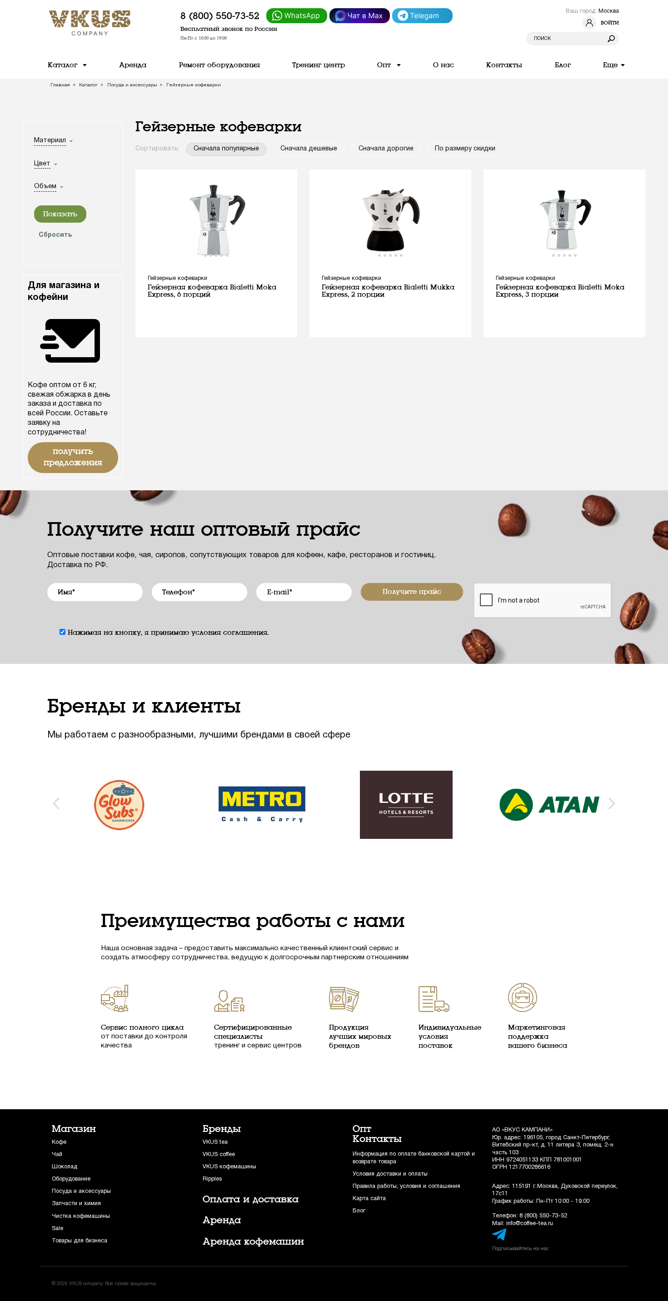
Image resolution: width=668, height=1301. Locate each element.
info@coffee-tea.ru (529, 1223)
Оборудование (71, 1178)
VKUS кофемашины (229, 1166)
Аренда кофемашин (253, 1241)
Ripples (212, 1178)
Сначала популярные (226, 149)
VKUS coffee (219, 1154)
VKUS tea (215, 1142)
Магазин (74, 1129)
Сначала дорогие (386, 149)
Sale (57, 1228)
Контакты (377, 1139)
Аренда (222, 1220)
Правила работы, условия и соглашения (406, 1186)
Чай (57, 1154)
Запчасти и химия (76, 1203)
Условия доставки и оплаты (390, 1173)
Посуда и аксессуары (81, 1191)
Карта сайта (369, 1198)
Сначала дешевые (308, 149)
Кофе (59, 1142)
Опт (362, 1129)
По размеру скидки (465, 149)
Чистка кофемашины (81, 1216)
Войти (610, 22)
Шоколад (64, 1166)
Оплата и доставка (251, 1199)
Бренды (222, 1129)
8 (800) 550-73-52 (219, 16)
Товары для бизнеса (79, 1240)
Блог (359, 1210)
